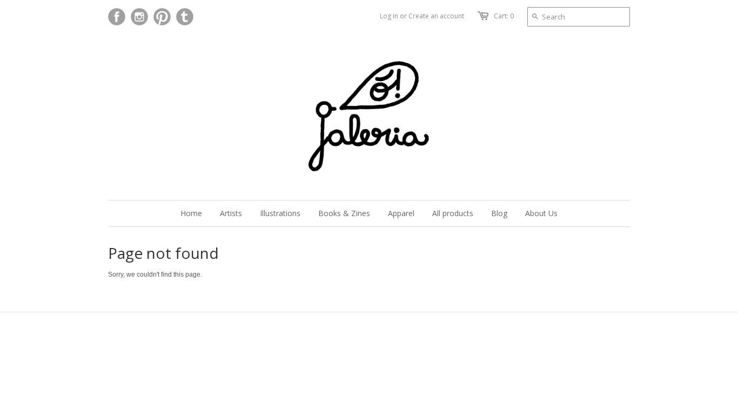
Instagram (139, 16)
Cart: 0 (504, 16)
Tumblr (184, 16)
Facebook (116, 16)
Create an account (436, 16)
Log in (389, 16)
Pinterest (162, 16)
